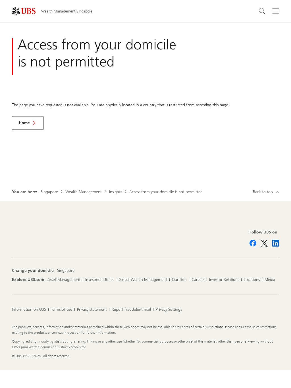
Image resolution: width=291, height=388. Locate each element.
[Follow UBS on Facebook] (253, 243)
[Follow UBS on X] (264, 243)
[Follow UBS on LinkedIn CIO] (275, 243)
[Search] (262, 11)
